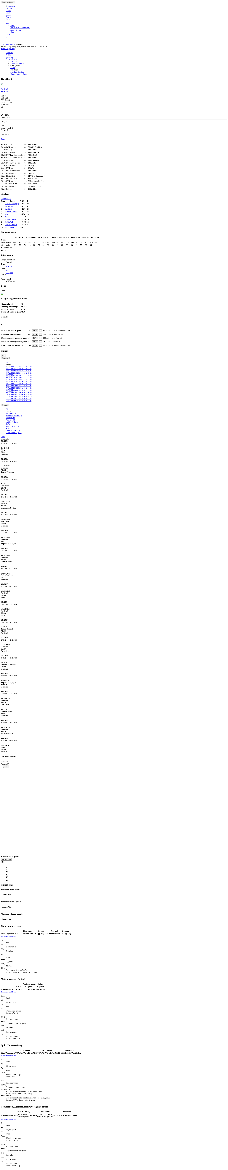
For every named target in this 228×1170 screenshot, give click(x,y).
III (40, 331)
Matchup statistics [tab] (17, 72)
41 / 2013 (18, 366)
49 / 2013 (18, 384)
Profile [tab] (8, 55)
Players (8, 17)
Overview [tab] (9, 53)
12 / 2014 (18, 396)
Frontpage (5, 44)
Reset (3, 437)
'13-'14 (35, 331)
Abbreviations (15, 30)
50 (7, 880)
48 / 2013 (18, 381)
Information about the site (20, 28)
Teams (8, 15)
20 (7, 872)
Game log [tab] (9, 57)
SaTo (7, 217)
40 (7, 877)
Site (7, 23)
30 (7, 874)
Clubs (8, 13)
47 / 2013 (18, 379)
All (7, 362)
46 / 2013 (18, 377)
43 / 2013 (18, 371)
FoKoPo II (9, 222)
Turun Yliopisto (11, 225)
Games (8, 11)
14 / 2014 (18, 401)
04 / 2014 (18, 388)
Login (8, 34)
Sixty (7, 214)
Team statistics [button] (11, 61)
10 (7, 869)
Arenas (8, 19)
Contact (13, 32)
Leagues (9, 8)
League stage (10, 49)
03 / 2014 (18, 386)
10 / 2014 (18, 394)
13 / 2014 (18, 399)
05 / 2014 (18, 390)
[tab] (114, 451)
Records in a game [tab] (17, 63)
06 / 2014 (18, 392)
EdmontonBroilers (12, 227)
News (12, 26)
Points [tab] (12, 68)
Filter (3, 355)
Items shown (6, 859)
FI (6, 38)
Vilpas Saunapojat (12, 204)
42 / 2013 (18, 369)
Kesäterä (8, 209)
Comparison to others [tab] (18, 74)
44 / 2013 (18, 373)
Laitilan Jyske (10, 219)
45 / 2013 (18, 375)
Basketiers (9, 206)
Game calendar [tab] (11, 59)
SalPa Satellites (11, 212)
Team (3, 49)
